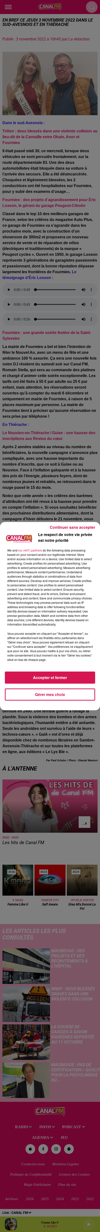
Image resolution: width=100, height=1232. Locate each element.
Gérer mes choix (50, 694)
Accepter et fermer (50, 677)
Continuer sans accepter (72, 527)
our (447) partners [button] (30, 550)
